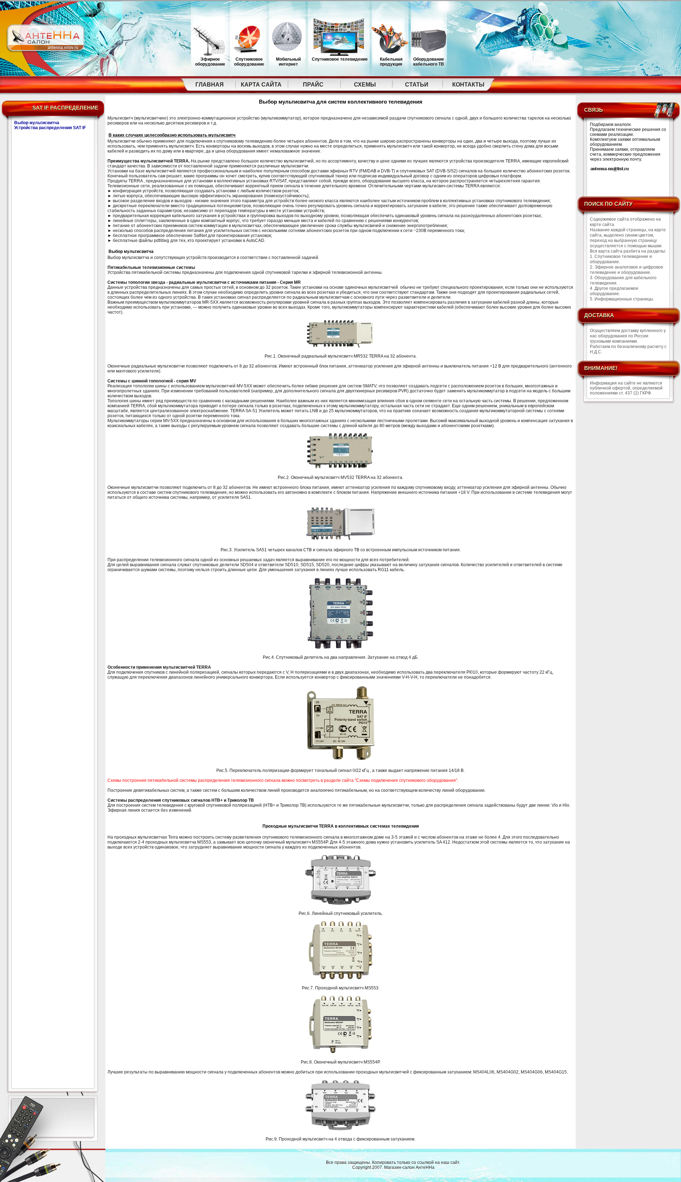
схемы (365, 85)
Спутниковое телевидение (340, 59)
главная (209, 85)
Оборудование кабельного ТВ (428, 62)
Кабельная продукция (391, 62)
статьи (416, 85)
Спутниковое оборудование (249, 62)
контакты (468, 85)
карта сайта (261, 85)
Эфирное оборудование (210, 62)
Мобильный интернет (288, 62)
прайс (313, 85)
